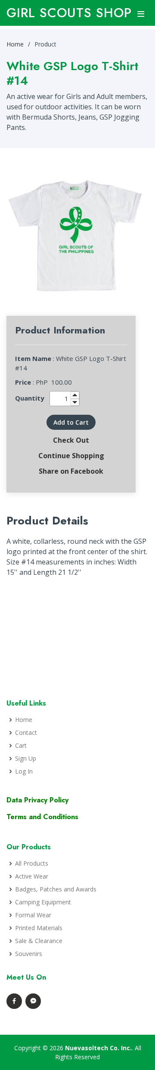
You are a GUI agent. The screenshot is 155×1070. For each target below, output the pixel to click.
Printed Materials (38, 928)
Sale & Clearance (38, 941)
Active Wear (31, 876)
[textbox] (65, 398)
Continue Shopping (71, 455)
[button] (71, 422)
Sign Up (25, 758)
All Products (31, 863)
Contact (26, 733)
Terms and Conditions (42, 817)
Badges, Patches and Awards (55, 889)
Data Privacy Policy (37, 800)
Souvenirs (28, 954)
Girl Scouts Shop (69, 12)
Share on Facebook (71, 471)
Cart (21, 746)
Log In (24, 771)
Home (15, 44)
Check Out (71, 440)
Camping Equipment (43, 902)
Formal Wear (33, 915)
